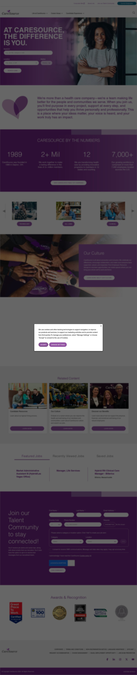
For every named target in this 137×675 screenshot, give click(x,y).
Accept (43, 344)
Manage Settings (58, 344)
